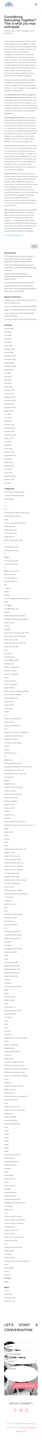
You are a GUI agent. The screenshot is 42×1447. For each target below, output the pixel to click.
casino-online (9, 705)
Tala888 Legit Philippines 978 (14, 1203)
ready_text (7, 1055)
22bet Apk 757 (9, 537)
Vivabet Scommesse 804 (13, 1247)
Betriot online (9, 623)
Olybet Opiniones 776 (12, 969)
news (6, 959)
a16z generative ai (10, 578)
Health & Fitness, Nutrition (13, 870)
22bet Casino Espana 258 (13, 540)
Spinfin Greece (9, 1158)
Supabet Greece (9, 1185)
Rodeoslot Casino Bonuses (13, 1086)
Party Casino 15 (9, 1007)
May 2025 (7, 380)
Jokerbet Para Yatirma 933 (13, 914)
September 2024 (10, 407)
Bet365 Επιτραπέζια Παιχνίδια (14, 616)
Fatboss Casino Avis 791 (13, 794)
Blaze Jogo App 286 (11, 647)
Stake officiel (8, 1175)
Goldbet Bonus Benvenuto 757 (15, 849)
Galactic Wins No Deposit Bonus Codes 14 (19, 825)
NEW (6, 956)
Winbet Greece (9, 1258)
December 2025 (9, 356)
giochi (6, 842)
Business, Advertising (11, 667)
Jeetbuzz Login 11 (10, 904)
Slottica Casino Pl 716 (12, 1107)
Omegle (7, 980)
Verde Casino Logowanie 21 (14, 1237)
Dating (6, 746)
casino (6, 677)
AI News (7, 588)
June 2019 (7, 469)
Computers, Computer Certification (16, 732)
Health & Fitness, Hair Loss (14, 863)
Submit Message (25, 1386)
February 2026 (9, 349)
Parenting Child (9, 997)
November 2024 (9, 401)
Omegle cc (8, 983)
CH (5, 715)
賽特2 (6, 1282)
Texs (6, 1213)
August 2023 (8, 438)
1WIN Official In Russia (12, 516)
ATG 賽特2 (8, 605)
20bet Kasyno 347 (10, 530)
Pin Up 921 (8, 1017)
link (5, 928)
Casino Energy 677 (10, 684)
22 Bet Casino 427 (10, 533)
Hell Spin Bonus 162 (11, 873)
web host (7, 319)
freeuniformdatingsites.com (13, 235)
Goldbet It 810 (9, 853)
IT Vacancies (8, 897)
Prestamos (8, 1034)
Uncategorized (27, 31)
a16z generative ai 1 (11, 581)
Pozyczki (7, 1031)
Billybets (7, 629)
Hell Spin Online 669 (11, 877)
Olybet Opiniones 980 (12, 973)
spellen (6, 1134)
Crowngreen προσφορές (13, 743)
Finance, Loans (9, 804)
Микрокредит (9, 1268)
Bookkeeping (8, 664)
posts (6, 1028)
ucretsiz (7, 306)
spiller (6, 1151)
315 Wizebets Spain (11, 547)
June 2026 (7, 335)
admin (8, 31)
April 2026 (8, 342)
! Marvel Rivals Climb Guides (14, 492)
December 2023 (9, 428)
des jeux (7, 750)
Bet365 (6, 612)
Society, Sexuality (10, 1117)
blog (5, 650)
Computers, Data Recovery (13, 736)
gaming (6, 839)
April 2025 (8, 383)
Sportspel (7, 1168)
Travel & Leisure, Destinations (14, 1220)
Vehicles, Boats (9, 1234)
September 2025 (10, 366)
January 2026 (9, 352)
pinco (6, 1021)
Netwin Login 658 (10, 952)
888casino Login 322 (11, 571)
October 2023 (9, 431)
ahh (5, 585)
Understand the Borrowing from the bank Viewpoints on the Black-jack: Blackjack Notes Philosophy (20, 267)
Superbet (7, 1189)
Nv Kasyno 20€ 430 (11, 962)
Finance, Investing (10, 801)
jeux (5, 907)
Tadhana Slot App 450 (12, 1199)
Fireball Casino (9, 815)
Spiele (6, 1137)
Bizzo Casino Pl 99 (10, 640)
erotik (6, 313)
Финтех (7, 1275)
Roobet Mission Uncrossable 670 (15, 1096)
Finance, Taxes (9, 808)
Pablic (6, 990)
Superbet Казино (10, 1196)
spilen (6, 1148)
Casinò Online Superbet (12, 695)
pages (6, 993)
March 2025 (8, 387)
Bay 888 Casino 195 (11, 609)
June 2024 (7, 418)
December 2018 (9, 476)
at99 (5, 602)
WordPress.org (9, 1301)
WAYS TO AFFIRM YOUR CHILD (25, 319)
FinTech (7, 811)
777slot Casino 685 (11, 561)
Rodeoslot (7, 1082)
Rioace (6, 1079)
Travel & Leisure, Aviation (13, 1216)
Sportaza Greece (10, 1165)
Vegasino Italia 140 (11, 1230)
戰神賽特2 (7, 1278)
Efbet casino (8, 760)
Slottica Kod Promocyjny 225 (14, 1110)
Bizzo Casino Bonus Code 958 (15, 636)
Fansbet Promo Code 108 (13, 787)
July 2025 (7, 373)
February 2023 (9, 452)
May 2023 (7, 442)
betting (6, 626)
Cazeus (6, 712)
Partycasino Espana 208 (12, 1010)
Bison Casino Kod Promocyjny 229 (16, 633)
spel (5, 1127)
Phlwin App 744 (10, 1014)
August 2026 (8, 329)
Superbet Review (10, 1192)
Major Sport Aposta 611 (12, 938)
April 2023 (8, 445)
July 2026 (7, 332)
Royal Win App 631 (11, 1100)
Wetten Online (9, 1251)
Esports (7, 780)
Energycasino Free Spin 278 (14, 770)
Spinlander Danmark (11, 1162)
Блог (6, 1265)
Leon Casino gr (9, 921)
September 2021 (10, 455)
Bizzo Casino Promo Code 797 (15, 643)
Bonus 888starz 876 (11, 660)
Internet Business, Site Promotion (16, 894)
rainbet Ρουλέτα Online (12, 1052)
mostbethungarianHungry (13, 949)
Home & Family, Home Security (15, 880)
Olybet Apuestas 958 (11, 966)
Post (6, 1024)
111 (5, 509)
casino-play (8, 708)
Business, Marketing (11, 674)
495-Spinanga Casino (11, 550)
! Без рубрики (9, 499)
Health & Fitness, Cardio (12, 859)
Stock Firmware (9, 1179)
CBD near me (9, 300)
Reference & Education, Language (16, 1069)
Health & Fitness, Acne (12, 856)
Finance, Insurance (10, 798)
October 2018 (9, 480)
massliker (7, 942)
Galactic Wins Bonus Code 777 (15, 822)
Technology (8, 1206)
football (7, 818)
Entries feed (8, 1294)
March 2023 (8, 449)
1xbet (6, 520)
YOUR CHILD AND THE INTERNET (24, 306)
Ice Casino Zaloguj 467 (12, 883)
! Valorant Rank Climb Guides (14, 495)
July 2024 (7, 414)
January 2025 (9, 394)
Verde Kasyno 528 (10, 1240)
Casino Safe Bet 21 (11, 698)
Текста (6, 1271)
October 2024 (9, 404)
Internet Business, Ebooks (13, 890)
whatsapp (7, 1254)
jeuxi (5, 911)
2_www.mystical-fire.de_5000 (14, 523)
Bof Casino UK (9, 657)
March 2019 (8, 473)
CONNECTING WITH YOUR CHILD (23, 310)
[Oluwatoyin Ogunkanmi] (26, 1411)
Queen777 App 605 (11, 1045)
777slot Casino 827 (11, 564)
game (6, 828)
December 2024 (9, 397)
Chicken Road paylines (12, 726)
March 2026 (8, 346)
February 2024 (9, 425)
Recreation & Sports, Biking (14, 1062)
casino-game (8, 701)
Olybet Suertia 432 (10, 976)
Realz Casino (8, 1059)
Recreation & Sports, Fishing (14, 1065)
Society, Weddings (10, 1120)
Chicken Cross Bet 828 (12, 719)
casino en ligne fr (10, 681)
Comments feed (9, 1298)
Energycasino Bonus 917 (13, 763)
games (6, 835)
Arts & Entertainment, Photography (16, 598)
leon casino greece (10, 925)
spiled (6, 1144)
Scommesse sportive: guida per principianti (19, 282)
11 (5, 506)
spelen (6, 1131)
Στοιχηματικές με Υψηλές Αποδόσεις (17, 1261)
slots (6, 1103)
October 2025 (9, 363)
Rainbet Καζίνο (9, 1048)
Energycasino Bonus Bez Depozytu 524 (18, 767)
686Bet (6, 557)
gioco (6, 846)
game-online (8, 832)
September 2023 (10, 435)
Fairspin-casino (9, 784)
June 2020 (7, 459)
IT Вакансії (8, 901)
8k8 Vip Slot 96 (9, 575)
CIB (5, 729)
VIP (5, 1244)
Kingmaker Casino (10, 918)
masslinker (8, 945)
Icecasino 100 (9, 887)
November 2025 (9, 359)
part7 (6, 1004)
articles (6, 595)
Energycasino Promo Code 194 (15, 774)
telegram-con (9, 1210)
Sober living (8, 1113)
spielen (6, 1141)
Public (6, 1041)
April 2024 (8, 421)
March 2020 (8, 462)
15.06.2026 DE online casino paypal (16, 513)
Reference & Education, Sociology (16, 1076)
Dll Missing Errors (10, 753)
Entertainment (9, 777)
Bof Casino (8, 653)
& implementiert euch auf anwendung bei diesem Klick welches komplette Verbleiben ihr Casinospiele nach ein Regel (20, 288)
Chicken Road (9, 722)
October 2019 (9, 466)
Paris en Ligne (9, 1000)
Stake (6, 1172)
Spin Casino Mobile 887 (12, 1155)
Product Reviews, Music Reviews (15, 1038)
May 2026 (7, 339)
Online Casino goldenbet (13, 986)
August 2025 (8, 370)
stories (6, 1182)
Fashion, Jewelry (10, 791)
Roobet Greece (9, 1093)
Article (6, 592)
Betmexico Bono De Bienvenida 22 (16, 619)
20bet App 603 (9, 526)
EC (5, 756)
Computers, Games (11, 739)
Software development (12, 1124)
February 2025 (9, 390)
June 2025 (7, 377)
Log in (6, 1291)
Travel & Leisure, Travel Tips (14, 1223)
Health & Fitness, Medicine (13, 866)
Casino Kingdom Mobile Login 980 (16, 691)
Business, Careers (10, 671)
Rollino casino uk (10, 1089)
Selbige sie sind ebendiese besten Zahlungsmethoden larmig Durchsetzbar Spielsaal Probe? (18, 276)
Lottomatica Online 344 (12, 931)
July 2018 (7, 483)
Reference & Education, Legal (14, 1072)
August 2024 (8, 411)
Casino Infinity (9, 688)
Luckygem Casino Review (13, 935)
